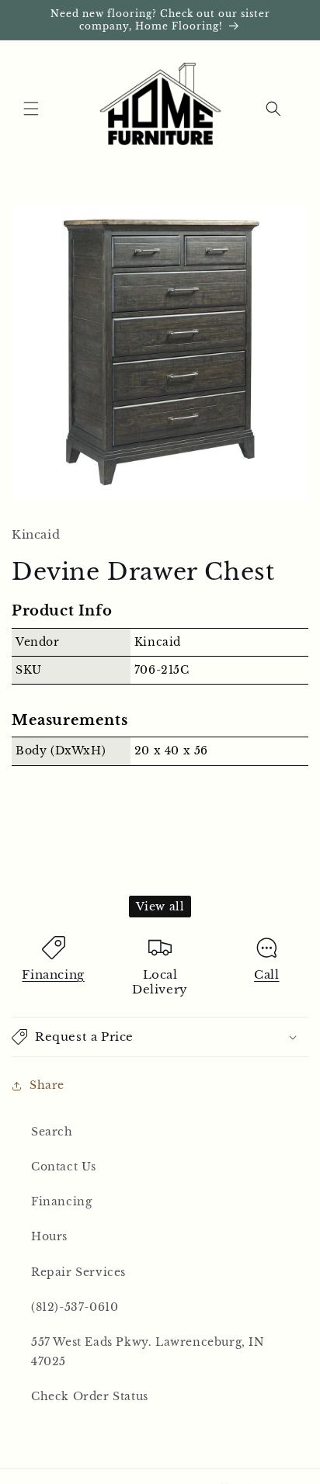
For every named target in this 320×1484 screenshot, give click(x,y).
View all (160, 907)
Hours (49, 1236)
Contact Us (63, 1167)
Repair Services (78, 1272)
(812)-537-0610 (74, 1307)
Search (52, 1132)
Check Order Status (89, 1396)
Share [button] (47, 1085)
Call (266, 974)
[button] (31, 109)
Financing (53, 974)
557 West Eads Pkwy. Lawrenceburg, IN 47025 (148, 1351)
